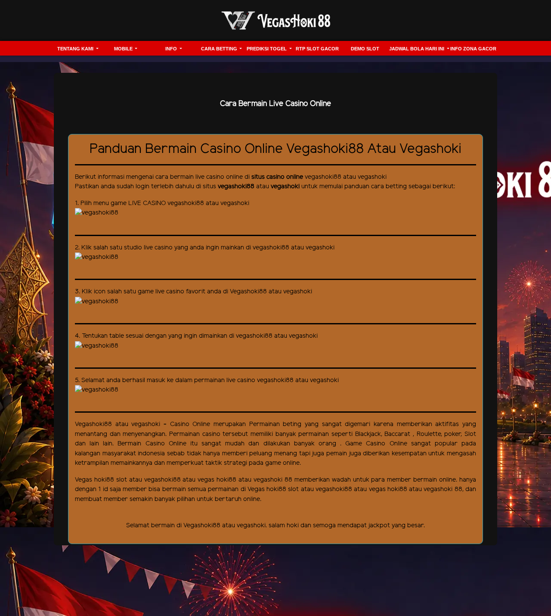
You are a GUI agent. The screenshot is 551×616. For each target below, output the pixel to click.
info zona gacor (473, 48)
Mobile (124, 48)
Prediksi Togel (267, 48)
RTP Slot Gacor (317, 48)
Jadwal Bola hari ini (417, 48)
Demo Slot (365, 48)
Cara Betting (219, 48)
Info (171, 48)
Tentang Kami (76, 48)
